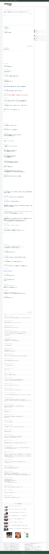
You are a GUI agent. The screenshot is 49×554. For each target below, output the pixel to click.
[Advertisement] (18, 40)
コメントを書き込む (18, 503)
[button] (45, 33)
